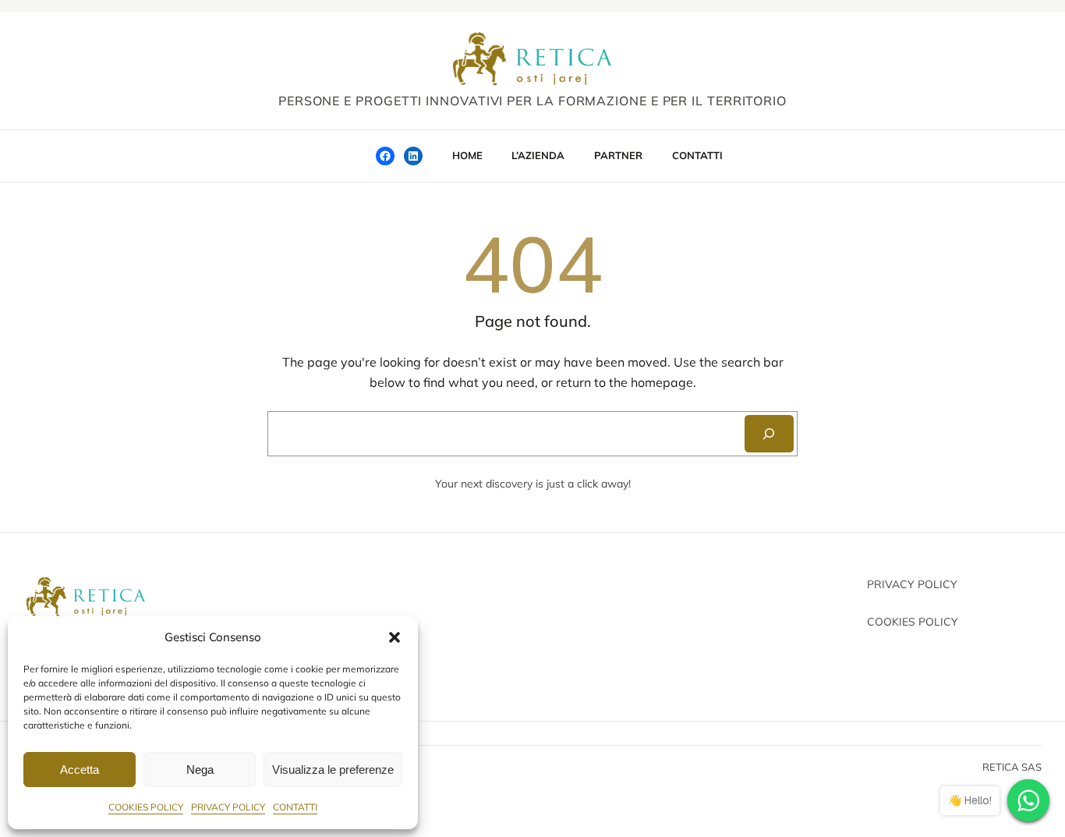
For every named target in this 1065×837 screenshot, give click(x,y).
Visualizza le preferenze (333, 769)
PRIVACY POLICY (228, 807)
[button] (394, 637)
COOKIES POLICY (145, 807)
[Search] (769, 433)
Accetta (79, 769)
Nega (200, 769)
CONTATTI (295, 807)
